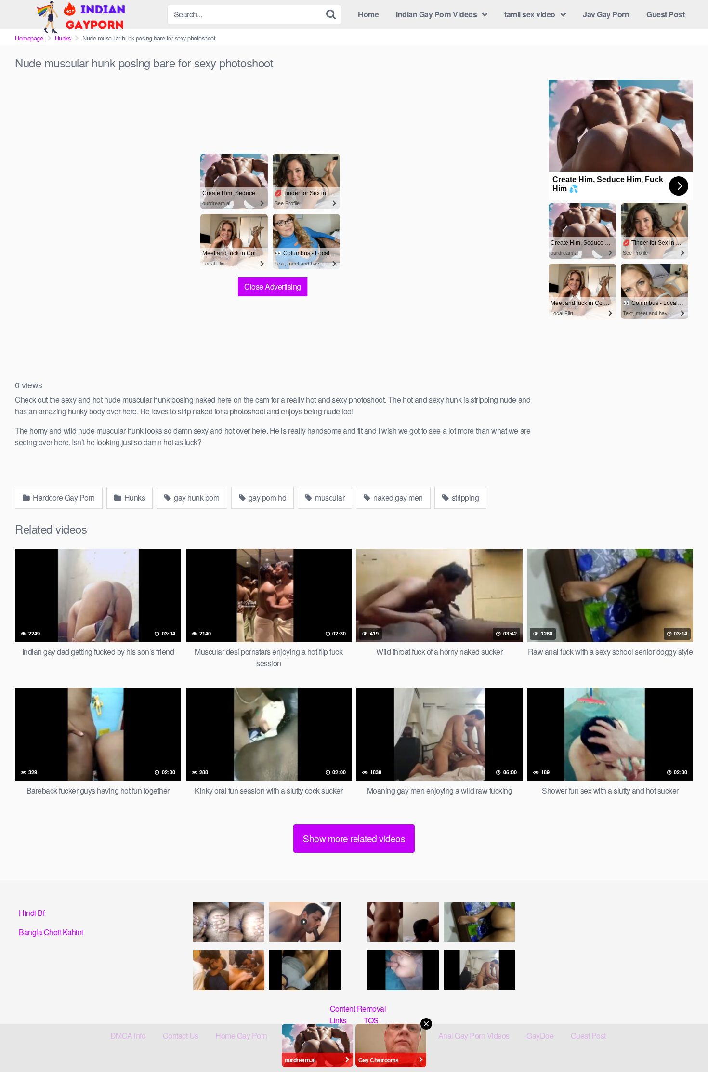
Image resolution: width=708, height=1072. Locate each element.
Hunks (63, 37)
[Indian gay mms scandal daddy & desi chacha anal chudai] (305, 970)
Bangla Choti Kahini (51, 932)
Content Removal (358, 1008)
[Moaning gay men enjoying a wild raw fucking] (479, 970)
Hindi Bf (31, 912)
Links (338, 1020)
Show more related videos (354, 838)
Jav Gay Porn (606, 14)
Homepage (29, 37)
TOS (371, 1020)
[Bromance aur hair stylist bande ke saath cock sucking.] (228, 970)
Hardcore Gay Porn (63, 497)
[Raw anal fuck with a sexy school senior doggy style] (479, 922)
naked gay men (397, 497)
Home (368, 14)
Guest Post (665, 14)
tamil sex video (529, 14)
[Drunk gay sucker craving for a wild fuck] (305, 922)
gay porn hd (266, 497)
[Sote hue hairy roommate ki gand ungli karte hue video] (228, 922)
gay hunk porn (196, 497)
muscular (329, 497)
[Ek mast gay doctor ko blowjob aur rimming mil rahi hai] (403, 922)
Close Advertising (272, 286)
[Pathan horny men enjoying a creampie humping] (403, 970)
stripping (464, 497)
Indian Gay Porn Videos (436, 14)
